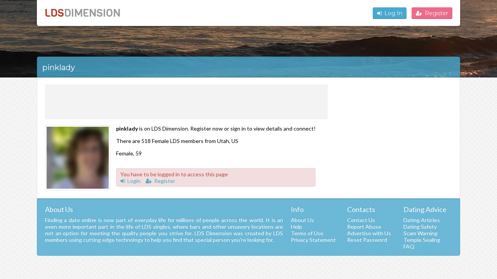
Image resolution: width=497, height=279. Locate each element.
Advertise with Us (369, 233)
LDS (82, 13)
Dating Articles (421, 220)
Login (134, 180)
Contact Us (361, 220)
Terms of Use (307, 233)
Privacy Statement (313, 239)
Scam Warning (420, 233)
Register (436, 13)
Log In (393, 13)
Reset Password (367, 239)
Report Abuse (364, 226)
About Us (302, 220)
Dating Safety (420, 226)
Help (296, 226)
